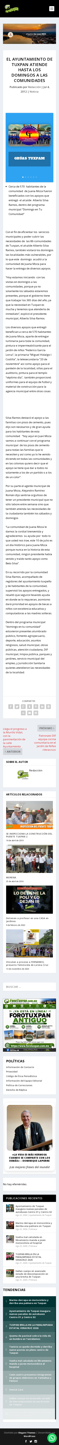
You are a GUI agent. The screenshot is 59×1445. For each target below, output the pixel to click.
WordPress (29, 1436)
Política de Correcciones (19, 1085)
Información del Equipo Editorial (24, 1080)
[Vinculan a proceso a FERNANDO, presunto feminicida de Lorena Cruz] (29, 943)
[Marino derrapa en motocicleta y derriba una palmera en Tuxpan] (10, 1225)
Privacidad (11, 1071)
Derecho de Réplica (16, 1089)
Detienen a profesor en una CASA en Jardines (27, 920)
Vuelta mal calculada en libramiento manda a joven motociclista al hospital (31, 1240)
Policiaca (33, 1229)
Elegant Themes (26, 1432)
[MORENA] (29, 859)
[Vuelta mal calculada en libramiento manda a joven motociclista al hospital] (10, 1239)
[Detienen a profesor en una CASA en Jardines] (29, 900)
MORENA (11, 877)
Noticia (34, 91)
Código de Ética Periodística (21, 1076)
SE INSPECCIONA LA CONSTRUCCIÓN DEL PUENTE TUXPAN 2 (29, 835)
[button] (52, 1438)
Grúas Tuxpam (29, 158)
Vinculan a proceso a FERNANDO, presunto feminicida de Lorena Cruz (27, 963)
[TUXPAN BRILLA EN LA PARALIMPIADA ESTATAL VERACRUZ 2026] (10, 1256)
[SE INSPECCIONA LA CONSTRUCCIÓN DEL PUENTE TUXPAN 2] (29, 815)
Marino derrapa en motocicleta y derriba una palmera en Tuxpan (34, 1224)
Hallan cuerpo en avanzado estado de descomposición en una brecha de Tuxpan (32, 1274)
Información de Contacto (20, 1067)
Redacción (34, 87)
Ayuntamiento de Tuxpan (40, 1215)
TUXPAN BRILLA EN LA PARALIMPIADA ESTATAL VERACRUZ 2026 (28, 1257)
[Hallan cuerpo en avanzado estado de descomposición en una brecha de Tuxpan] (10, 1273)
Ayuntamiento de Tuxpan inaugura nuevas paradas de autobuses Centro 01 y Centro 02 (34, 1209)
